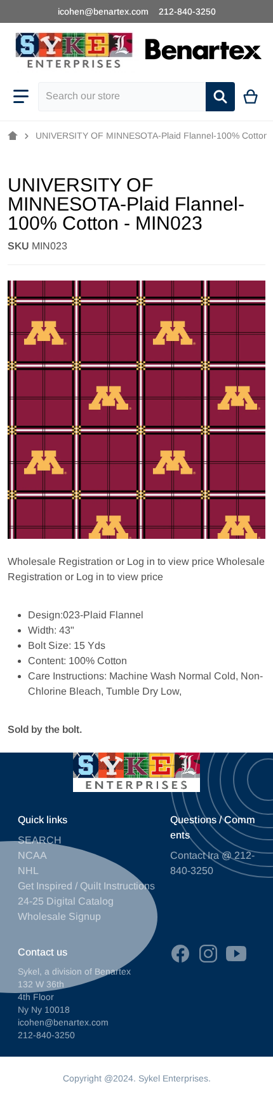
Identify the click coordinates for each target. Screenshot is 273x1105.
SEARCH (40, 840)
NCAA (32, 855)
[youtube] (236, 954)
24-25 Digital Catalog (66, 901)
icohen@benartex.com (103, 11)
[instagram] (208, 954)
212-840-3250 (187, 11)
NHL (28, 870)
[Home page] (13, 136)
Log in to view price (170, 561)
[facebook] (180, 954)
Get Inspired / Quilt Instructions (86, 885)
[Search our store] (220, 96)
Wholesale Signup (59, 916)
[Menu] (21, 96)
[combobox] (122, 96)
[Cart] (251, 97)
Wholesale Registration (60, 561)
